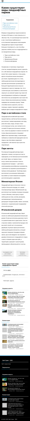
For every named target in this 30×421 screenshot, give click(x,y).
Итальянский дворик (8, 28)
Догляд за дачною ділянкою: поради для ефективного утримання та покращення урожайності (15, 311)
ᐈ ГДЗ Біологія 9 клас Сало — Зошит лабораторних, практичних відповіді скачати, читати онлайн (16, 336)
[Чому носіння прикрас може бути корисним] (4, 341)
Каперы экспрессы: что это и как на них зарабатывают (16, 293)
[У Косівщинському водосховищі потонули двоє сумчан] (4, 325)
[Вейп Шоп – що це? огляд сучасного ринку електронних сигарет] (4, 305)
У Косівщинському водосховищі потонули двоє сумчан (15, 325)
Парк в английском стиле (9, 23)
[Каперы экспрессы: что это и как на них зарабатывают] (4, 293)
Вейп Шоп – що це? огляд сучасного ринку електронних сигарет (15, 306)
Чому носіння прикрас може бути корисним (16, 341)
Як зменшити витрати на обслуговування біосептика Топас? (16, 301)
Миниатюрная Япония (9, 27)
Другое (12, 280)
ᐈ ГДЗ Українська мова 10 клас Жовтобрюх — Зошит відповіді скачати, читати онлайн (15, 346)
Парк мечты (6, 25)
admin (9, 270)
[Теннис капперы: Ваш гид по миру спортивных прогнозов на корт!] (4, 297)
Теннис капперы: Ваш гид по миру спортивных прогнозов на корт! (16, 297)
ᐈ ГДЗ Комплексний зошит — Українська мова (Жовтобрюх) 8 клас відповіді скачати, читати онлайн (16, 330)
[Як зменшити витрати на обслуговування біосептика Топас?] (4, 301)
